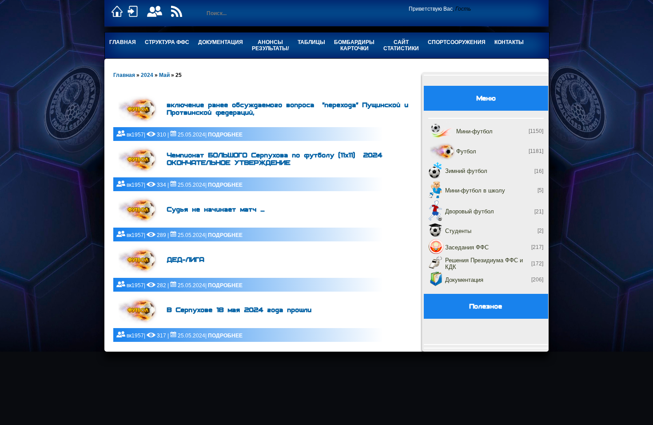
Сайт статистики (401, 45)
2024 (147, 75)
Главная (122, 42)
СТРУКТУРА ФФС (167, 42)
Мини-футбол (474, 131)
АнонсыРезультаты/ (270, 45)
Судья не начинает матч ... (216, 209)
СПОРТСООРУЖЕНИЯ (457, 42)
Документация (464, 280)
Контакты (509, 42)
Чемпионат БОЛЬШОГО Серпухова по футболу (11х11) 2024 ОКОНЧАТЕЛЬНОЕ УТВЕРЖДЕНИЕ (274, 159)
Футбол (466, 151)
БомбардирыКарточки (354, 45)
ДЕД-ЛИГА (185, 260)
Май (164, 75)
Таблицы (311, 42)
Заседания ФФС (467, 247)
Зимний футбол (466, 171)
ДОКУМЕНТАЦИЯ (220, 42)
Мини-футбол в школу (475, 190)
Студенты (458, 231)
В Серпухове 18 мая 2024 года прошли (239, 310)
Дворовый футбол (469, 211)
